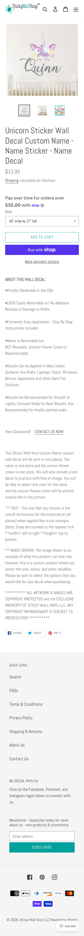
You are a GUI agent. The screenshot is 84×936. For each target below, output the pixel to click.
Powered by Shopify (63, 919)
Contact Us (19, 759)
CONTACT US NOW (49, 431)
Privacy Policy (20, 718)
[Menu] (76, 9)
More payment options (42, 261)
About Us (17, 745)
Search (15, 677)
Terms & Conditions (26, 704)
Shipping (11, 180)
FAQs (13, 690)
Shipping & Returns (25, 731)
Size (8, 211)
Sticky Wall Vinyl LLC (34, 919)
